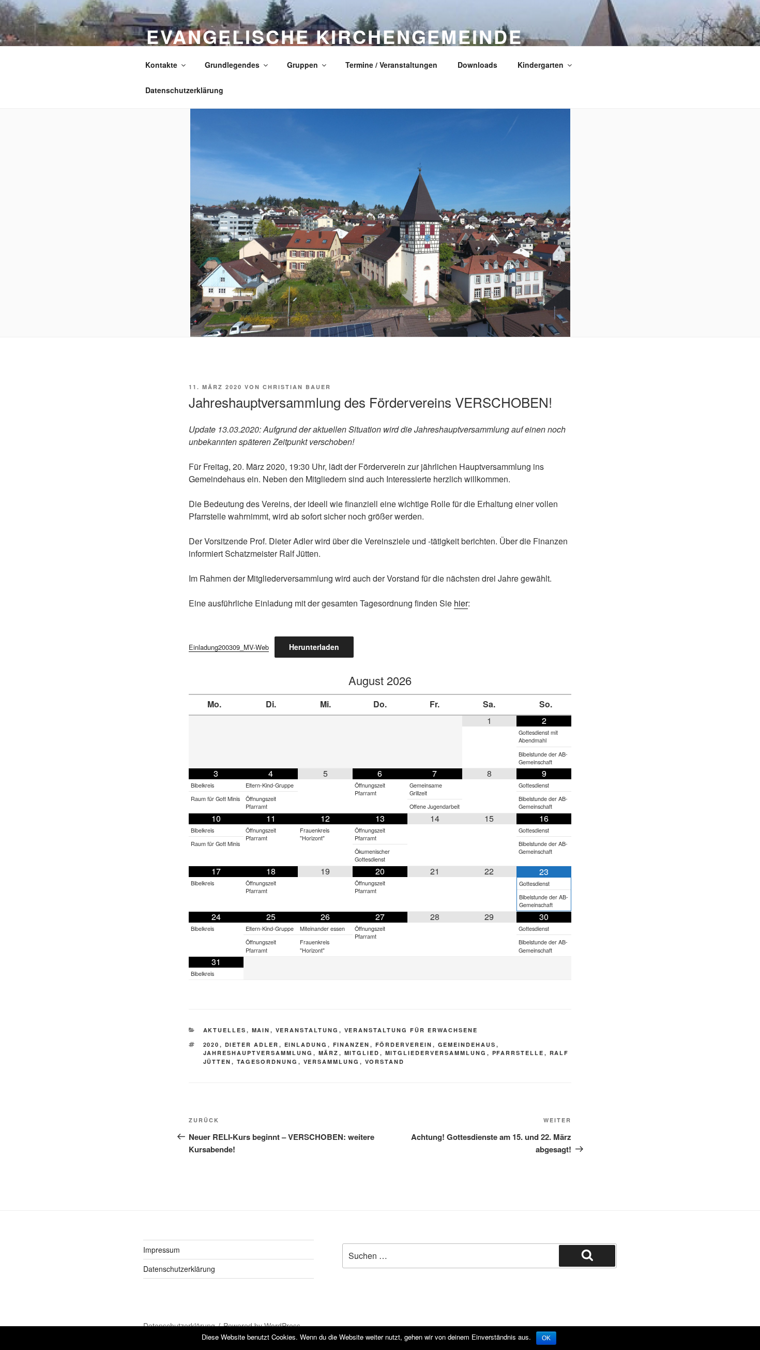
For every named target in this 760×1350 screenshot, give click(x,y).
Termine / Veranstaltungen (391, 65)
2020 (211, 1044)
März (328, 1053)
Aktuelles (225, 1030)
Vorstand (385, 1061)
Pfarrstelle (518, 1053)
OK (546, 1338)
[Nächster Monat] (543, 680)
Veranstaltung (307, 1030)
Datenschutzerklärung (184, 90)
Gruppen (302, 65)
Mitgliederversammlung (436, 1053)
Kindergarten (541, 65)
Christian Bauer (297, 387)
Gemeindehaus (467, 1044)
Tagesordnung (267, 1061)
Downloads (477, 65)
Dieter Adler (252, 1044)
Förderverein (404, 1044)
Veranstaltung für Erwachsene (411, 1030)
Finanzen (351, 1044)
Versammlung (331, 1061)
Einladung (306, 1044)
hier (461, 603)
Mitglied (362, 1053)
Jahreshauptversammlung (258, 1053)
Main (261, 1030)
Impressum (161, 1249)
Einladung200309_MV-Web (229, 647)
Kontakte (161, 65)
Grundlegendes (232, 65)
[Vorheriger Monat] (216, 680)
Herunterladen (314, 647)
